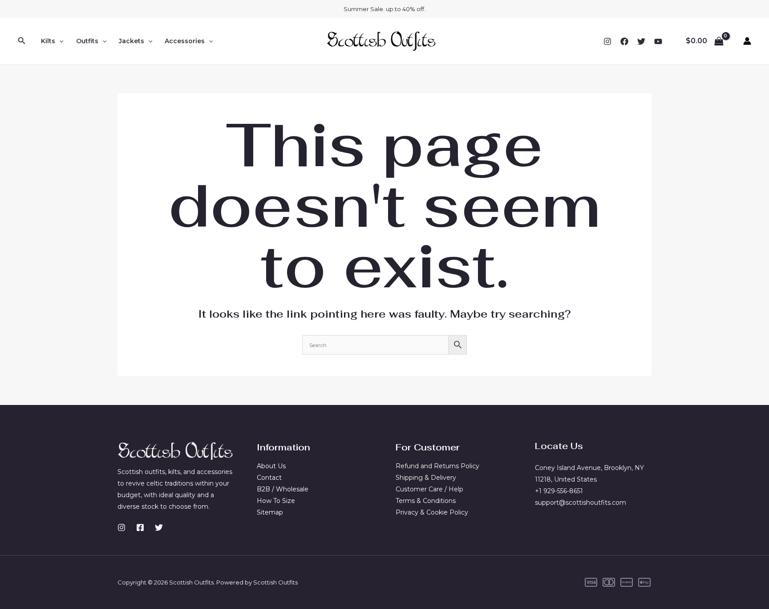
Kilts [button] (48, 41)
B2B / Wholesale (282, 489)
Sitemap (270, 512)
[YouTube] (658, 41)
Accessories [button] (185, 41)
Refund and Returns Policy (437, 466)
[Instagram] (607, 41)
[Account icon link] (747, 41)
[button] (22, 41)
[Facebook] (624, 41)
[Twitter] (641, 41)
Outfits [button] (87, 41)
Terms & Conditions (426, 501)
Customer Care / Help (429, 489)
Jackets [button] (131, 41)
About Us (271, 466)
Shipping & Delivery (426, 478)
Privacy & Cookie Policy (432, 512)
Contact (269, 478)
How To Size (276, 501)
